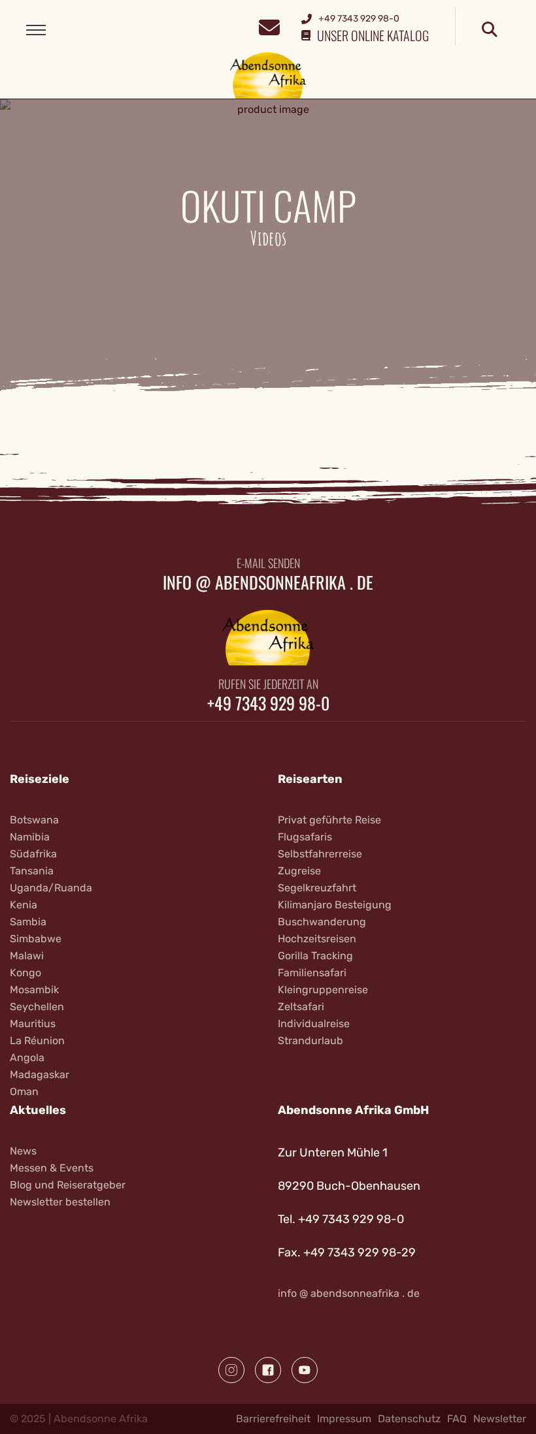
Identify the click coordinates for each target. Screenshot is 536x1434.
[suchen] (489, 30)
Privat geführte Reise (329, 820)
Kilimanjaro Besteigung (335, 905)
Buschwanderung (322, 922)
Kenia (23, 905)
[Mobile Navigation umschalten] (36, 30)
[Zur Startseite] (268, 75)
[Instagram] (231, 1370)
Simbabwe (35, 938)
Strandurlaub (310, 1040)
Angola (27, 1057)
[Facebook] (268, 1370)
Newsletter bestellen (60, 1202)
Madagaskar (39, 1074)
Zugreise (299, 871)
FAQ (457, 1418)
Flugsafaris (305, 837)
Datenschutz (409, 1418)
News (23, 1151)
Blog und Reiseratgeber (68, 1185)
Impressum (344, 1418)
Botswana (34, 820)
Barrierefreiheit (273, 1418)
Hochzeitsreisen (317, 938)
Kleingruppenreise (323, 989)
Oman (24, 1091)
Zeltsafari (301, 1006)
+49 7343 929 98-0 (268, 703)
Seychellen (37, 1006)
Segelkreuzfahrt (317, 888)
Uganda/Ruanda (51, 888)
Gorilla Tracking (315, 955)
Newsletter (499, 1418)
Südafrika (33, 854)
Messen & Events (51, 1168)
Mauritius (33, 1023)
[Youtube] (305, 1370)
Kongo (25, 972)
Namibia (30, 837)
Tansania (32, 871)
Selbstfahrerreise (320, 854)
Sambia (28, 922)
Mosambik (34, 989)
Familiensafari (312, 972)
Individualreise (314, 1023)
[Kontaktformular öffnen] (269, 25)
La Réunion (37, 1040)
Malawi (27, 955)
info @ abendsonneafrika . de (268, 582)
